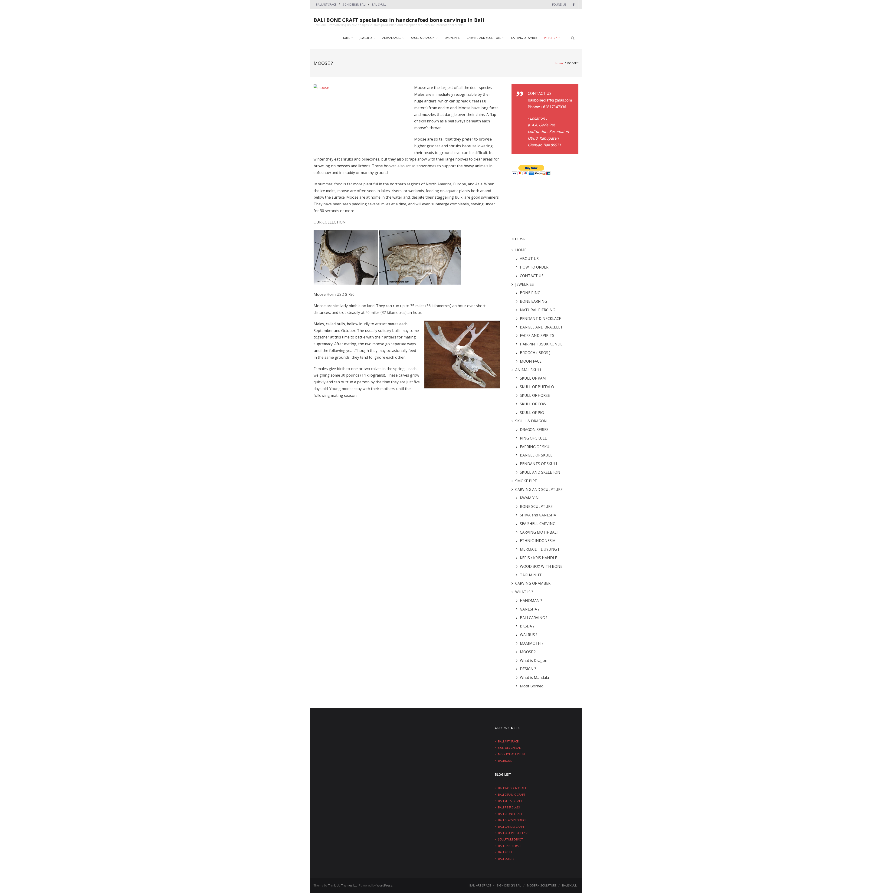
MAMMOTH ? (531, 643)
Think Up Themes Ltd (342, 885)
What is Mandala (534, 677)
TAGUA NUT (531, 575)
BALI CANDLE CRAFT (511, 827)
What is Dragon (533, 660)
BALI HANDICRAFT (510, 846)
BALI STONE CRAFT (510, 814)
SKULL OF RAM (533, 378)
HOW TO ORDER (534, 267)
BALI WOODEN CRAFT (512, 788)
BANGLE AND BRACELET (541, 327)
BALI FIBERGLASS (509, 807)
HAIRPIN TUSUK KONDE (541, 344)
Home (559, 63)
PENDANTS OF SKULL (539, 463)
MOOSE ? (528, 651)
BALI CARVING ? (534, 617)
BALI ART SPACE (326, 5)
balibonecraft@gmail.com (550, 100)
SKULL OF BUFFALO (537, 386)
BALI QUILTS (506, 859)
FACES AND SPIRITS (537, 335)
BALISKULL (505, 761)
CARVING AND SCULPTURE (484, 38)
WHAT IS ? (550, 38)
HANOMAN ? (531, 600)
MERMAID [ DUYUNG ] (539, 549)
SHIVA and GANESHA (538, 515)
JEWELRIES (366, 38)
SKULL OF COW (533, 404)
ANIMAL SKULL (391, 38)
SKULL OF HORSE (535, 395)
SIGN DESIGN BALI (354, 5)
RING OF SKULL (533, 438)
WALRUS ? (529, 634)
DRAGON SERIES (534, 429)
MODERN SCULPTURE (512, 754)
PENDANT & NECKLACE (540, 318)
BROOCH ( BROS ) (535, 352)
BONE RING (530, 292)
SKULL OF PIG (532, 412)
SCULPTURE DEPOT (510, 839)
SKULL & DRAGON (423, 38)
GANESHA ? (530, 609)
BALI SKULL (379, 5)
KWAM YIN (529, 497)
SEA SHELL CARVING (537, 523)
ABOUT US (529, 258)
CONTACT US (532, 275)
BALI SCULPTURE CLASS (513, 833)
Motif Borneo (532, 686)
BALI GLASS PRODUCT (512, 820)
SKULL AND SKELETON (540, 472)
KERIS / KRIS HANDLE (538, 557)
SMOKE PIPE (452, 38)
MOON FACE (530, 361)
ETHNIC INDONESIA (537, 540)
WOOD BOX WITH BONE (541, 566)
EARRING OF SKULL (537, 446)
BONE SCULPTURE (536, 506)
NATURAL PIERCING (537, 309)
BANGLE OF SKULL (536, 455)
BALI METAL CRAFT (510, 801)
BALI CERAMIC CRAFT (511, 795)
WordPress (384, 885)
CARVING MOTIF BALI (539, 532)
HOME (346, 38)
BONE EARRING (533, 301)
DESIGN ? (528, 668)
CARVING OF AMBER (524, 38)
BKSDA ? (527, 626)
